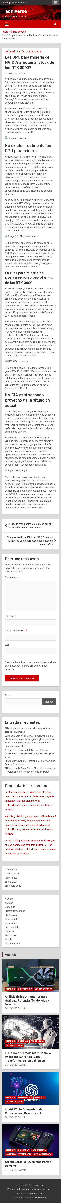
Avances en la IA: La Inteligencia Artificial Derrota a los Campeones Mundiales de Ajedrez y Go (30, 753)
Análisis (9, 898)
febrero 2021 (12, 877)
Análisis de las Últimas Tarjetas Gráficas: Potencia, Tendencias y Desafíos (27, 1000)
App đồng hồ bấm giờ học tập (21, 816)
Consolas (10, 906)
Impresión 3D (12, 919)
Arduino (9, 902)
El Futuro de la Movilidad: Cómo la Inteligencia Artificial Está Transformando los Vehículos (28, 1056)
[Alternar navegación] (6, 24)
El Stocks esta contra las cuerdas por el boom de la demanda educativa (29, 526)
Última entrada (31, 51)
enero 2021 (11, 881)
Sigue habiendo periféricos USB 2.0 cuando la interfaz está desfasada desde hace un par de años (30, 541)
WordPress (41, 1197)
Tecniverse (14, 11)
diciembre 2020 (13, 885)
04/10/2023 (11, 1008)
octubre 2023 (12, 873)
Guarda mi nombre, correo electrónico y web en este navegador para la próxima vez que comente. (30, 666)
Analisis (11, 954)
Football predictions (15, 792)
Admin (22, 73)
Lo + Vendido (12, 927)
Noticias (9, 931)
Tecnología (11, 935)
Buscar (8, 695)
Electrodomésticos (15, 911)
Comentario (12, 577)
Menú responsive (55, 2)
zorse (8, 840)
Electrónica (11, 915)
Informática (12, 51)
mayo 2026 (11, 869)
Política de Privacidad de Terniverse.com (28, 1189)
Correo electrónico (16, 630)
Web (7, 644)
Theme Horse (34, 1193)
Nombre (10, 616)
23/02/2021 (11, 73)
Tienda (8, 939)
